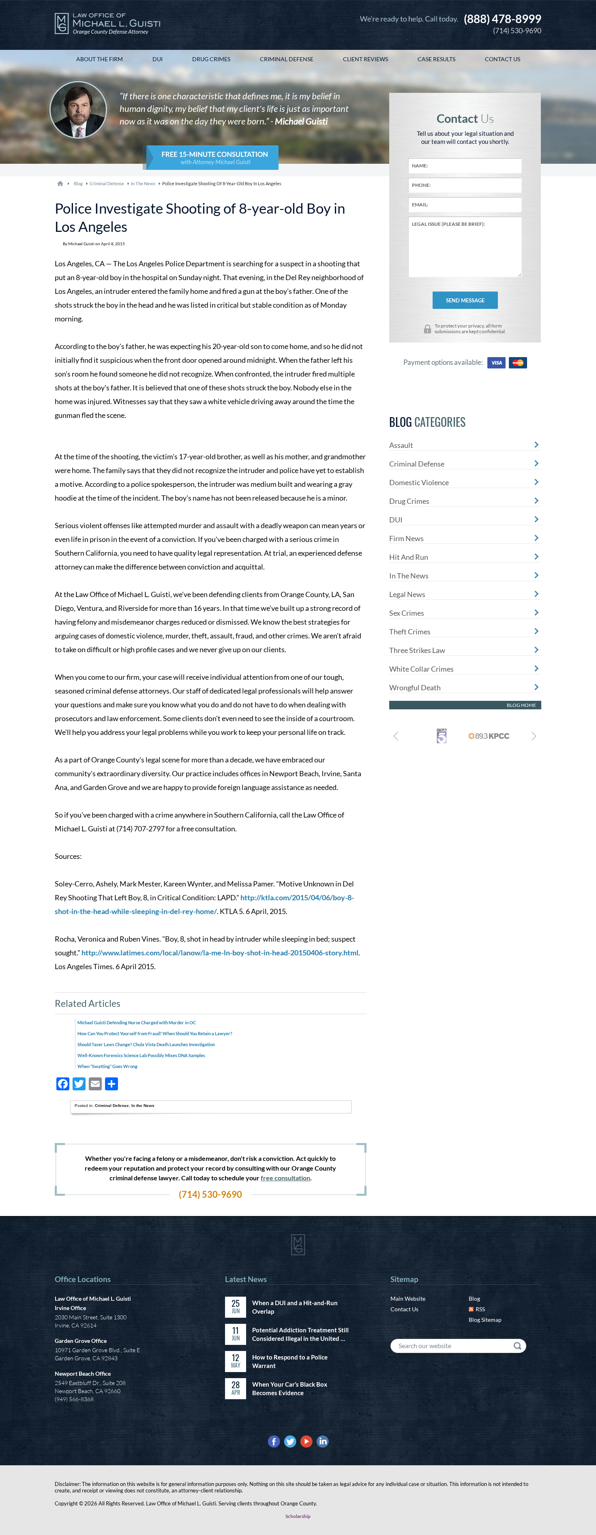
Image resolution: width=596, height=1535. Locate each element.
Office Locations (83, 1279)
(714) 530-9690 (502, 23)
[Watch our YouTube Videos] (306, 1441)
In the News (143, 183)
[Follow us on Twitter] (290, 1441)
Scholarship (298, 1516)
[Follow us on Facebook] (274, 1441)
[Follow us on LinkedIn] (322, 1441)
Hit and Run (408, 556)
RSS (480, 1309)
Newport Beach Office (83, 1373)
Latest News (246, 1279)
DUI (396, 519)
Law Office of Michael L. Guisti (93, 1298)
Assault (401, 445)
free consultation (285, 1178)
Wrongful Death (415, 687)
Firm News (406, 538)
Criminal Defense (107, 183)
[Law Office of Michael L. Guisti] (107, 25)
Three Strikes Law (417, 650)
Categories (427, 421)
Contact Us (404, 1309)
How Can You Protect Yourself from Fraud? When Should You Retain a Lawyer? (154, 1033)
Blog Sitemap (485, 1319)
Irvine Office (70, 1307)
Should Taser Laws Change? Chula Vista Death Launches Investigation (146, 1044)
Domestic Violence (419, 482)
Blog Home (521, 705)
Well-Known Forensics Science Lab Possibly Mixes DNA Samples (141, 1055)
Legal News (407, 594)
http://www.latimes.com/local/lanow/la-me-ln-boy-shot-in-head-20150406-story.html (219, 952)
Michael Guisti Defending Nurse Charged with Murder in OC (136, 1022)
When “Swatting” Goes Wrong (107, 1066)
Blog (474, 1298)
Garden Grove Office (81, 1340)
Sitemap (404, 1279)
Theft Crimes (410, 631)
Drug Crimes (409, 501)
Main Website (407, 1298)
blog (78, 183)
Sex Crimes (406, 612)
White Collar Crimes (421, 668)
